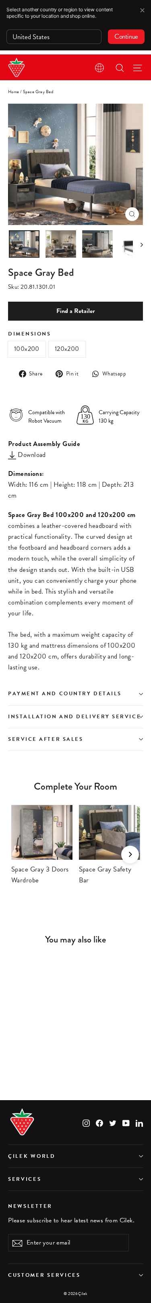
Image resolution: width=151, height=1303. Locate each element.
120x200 (67, 349)
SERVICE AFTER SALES (45, 739)
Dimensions (29, 334)
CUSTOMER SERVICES (44, 1275)
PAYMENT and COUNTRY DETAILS (66, 694)
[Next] (130, 854)
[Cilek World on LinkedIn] (139, 1122)
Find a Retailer (75, 311)
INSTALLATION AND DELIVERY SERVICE (74, 717)
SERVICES (24, 1179)
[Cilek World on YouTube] (126, 1122)
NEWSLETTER (30, 1205)
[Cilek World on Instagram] (86, 1122)
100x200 (26, 349)
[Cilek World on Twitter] (112, 1122)
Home (13, 91)
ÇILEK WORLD (32, 1156)
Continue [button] (126, 36)
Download (31, 455)
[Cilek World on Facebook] (99, 1122)
